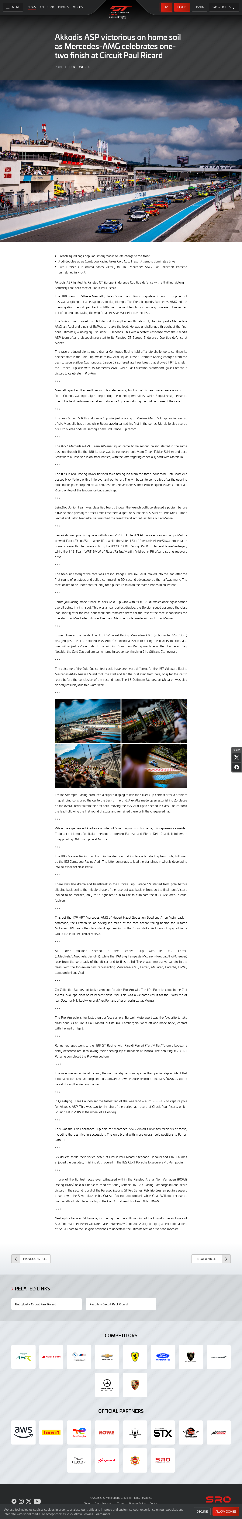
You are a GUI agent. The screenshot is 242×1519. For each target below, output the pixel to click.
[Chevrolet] (107, 1357)
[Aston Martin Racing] (23, 1357)
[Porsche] (135, 1385)
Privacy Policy (137, 1503)
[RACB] (135, 1460)
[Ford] (163, 1357)
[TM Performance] (191, 1432)
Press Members (104, 1503)
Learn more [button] (102, 1514)
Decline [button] (202, 1511)
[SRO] (163, 1460)
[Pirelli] (51, 1432)
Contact (154, 1503)
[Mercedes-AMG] (107, 1385)
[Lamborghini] (191, 1357)
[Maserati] (135, 1432)
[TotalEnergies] (79, 1432)
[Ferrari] (135, 1357)
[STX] (163, 1432)
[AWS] (23, 1432)
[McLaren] (219, 1357)
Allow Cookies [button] (226, 1511)
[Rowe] (107, 1432)
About (87, 1503)
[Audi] (51, 1357)
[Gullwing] (79, 1460)
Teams (121, 1503)
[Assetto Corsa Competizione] (219, 1432)
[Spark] (107, 1460)
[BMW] (79, 1357)
